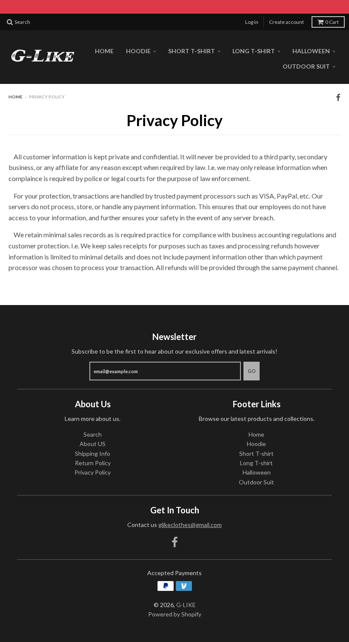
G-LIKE (186, 604)
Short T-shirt (191, 51)
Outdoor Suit (306, 66)
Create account (286, 22)
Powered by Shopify (174, 614)
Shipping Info (92, 453)
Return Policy (93, 462)
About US (93, 443)
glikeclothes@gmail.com (190, 524)
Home (104, 51)
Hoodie (138, 51)
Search (92, 434)
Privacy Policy (92, 472)
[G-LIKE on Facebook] (338, 97)
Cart (332, 22)
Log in (251, 22)
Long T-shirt (253, 51)
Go (251, 371)
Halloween (311, 51)
